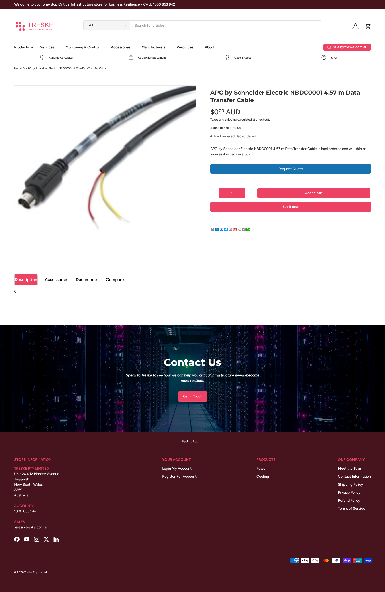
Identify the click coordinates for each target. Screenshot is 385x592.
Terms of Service (351, 508)
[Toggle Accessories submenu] (133, 47)
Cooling (262, 476)
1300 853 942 (25, 511)
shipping (231, 119)
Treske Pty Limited (35, 572)
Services (47, 47)
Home (18, 68)
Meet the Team (350, 468)
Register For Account (179, 476)
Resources (185, 47)
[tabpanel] (192, 291)
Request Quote (291, 169)
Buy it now (291, 207)
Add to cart (314, 193)
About (210, 47)
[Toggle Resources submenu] (196, 47)
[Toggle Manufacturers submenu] (168, 47)
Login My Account (177, 468)
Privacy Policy (349, 492)
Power (261, 468)
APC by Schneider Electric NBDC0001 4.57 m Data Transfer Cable (66, 68)
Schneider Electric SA (225, 128)
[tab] (26, 279)
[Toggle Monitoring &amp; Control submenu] (102, 47)
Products (21, 47)
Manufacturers (153, 47)
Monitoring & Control (83, 47)
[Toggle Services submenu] (57, 47)
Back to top (190, 441)
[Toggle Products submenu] (32, 47)
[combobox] (203, 25)
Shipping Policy (350, 484)
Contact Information (354, 476)
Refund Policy (349, 500)
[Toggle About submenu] (217, 47)
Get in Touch (192, 396)
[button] (368, 26)
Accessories (120, 47)
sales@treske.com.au (31, 527)
